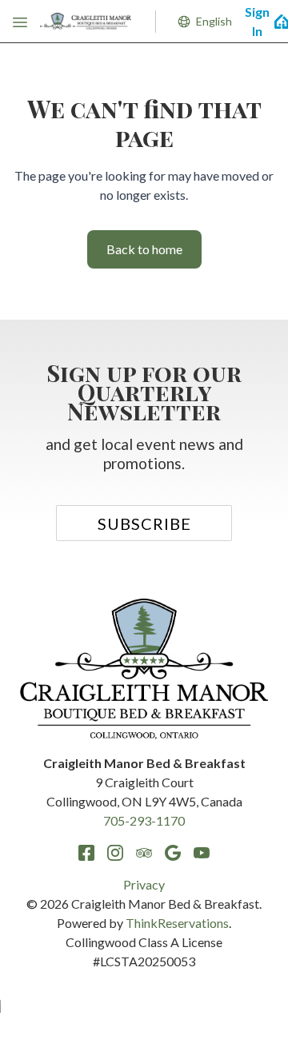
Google (173, 853)
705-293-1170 (144, 820)
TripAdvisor (144, 853)
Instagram (115, 853)
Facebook (86, 853)
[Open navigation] (20, 21)
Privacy (144, 884)
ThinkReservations (177, 922)
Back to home (144, 249)
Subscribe (144, 523)
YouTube (202, 853)
